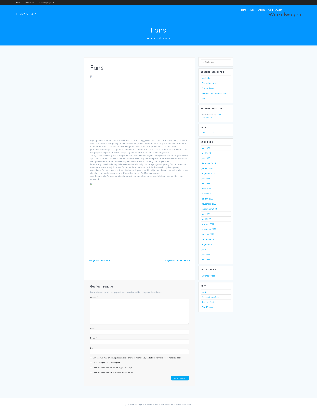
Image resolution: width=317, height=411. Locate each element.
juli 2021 (205, 249)
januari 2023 (207, 198)
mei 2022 (206, 214)
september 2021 (209, 239)
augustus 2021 (208, 244)
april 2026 (206, 153)
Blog (252, 10)
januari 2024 (207, 168)
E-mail (93, 338)
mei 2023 (206, 183)
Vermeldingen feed (210, 297)
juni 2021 (206, 254)
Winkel (261, 10)
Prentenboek (208, 88)
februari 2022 (208, 224)
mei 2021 (206, 259)
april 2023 (206, 188)
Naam (93, 328)
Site (91, 348)
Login (204, 292)
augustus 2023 (208, 173)
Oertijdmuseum (217, 133)
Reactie (94, 297)
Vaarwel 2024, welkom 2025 (214, 93)
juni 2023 (206, 178)
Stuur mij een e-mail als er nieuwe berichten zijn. (113, 372)
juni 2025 (206, 158)
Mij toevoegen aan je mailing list (106, 362)
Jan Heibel (206, 78)
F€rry (27, 14)
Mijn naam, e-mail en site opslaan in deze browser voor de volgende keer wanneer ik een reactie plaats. (137, 357)
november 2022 (209, 203)
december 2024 (209, 163)
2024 (204, 98)
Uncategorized (208, 275)
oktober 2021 (208, 234)
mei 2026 (206, 148)
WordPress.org (209, 307)
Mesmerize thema (184, 404)
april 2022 (206, 219)
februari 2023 (208, 193)
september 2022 (209, 209)
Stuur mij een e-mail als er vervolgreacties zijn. (112, 367)
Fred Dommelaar (206, 133)
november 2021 (209, 229)
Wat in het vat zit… (210, 83)
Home (243, 10)
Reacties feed (208, 302)
